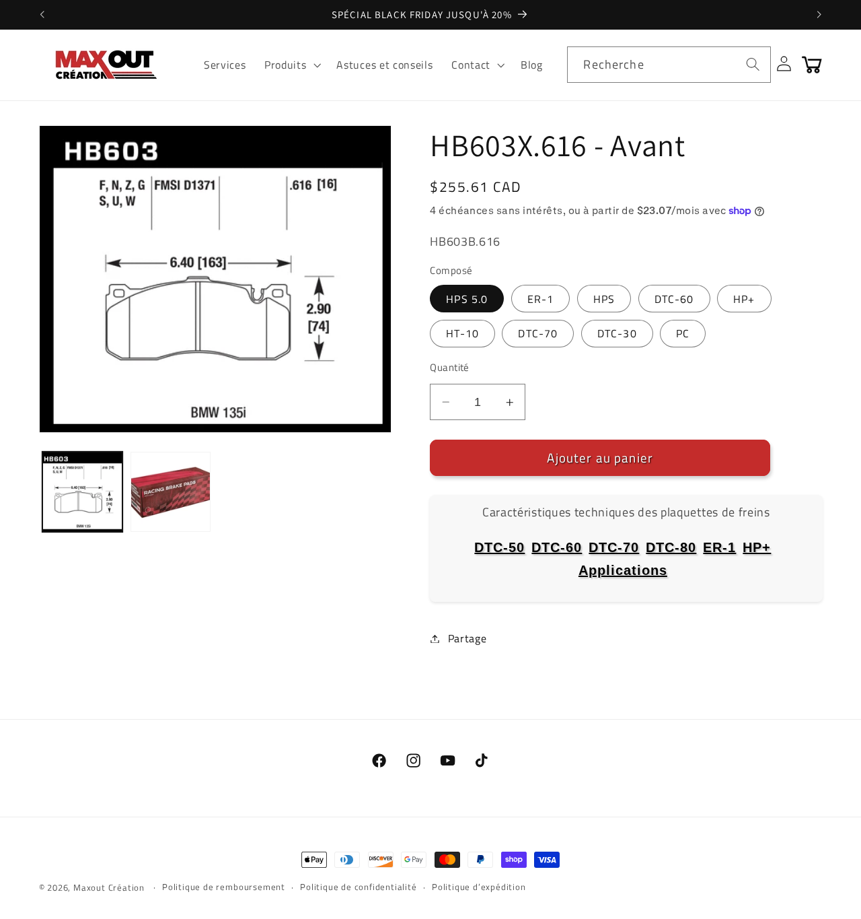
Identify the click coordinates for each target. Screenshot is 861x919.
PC (682, 333)
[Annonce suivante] (819, 15)
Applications (622, 570)
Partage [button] (467, 638)
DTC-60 (674, 299)
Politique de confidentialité (358, 887)
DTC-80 (671, 547)
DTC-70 (538, 333)
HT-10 (462, 333)
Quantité (450, 367)
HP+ (744, 299)
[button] (291, 64)
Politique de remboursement (223, 887)
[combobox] (669, 64)
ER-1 (540, 299)
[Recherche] (753, 64)
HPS (604, 299)
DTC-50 (499, 547)
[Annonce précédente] (42, 15)
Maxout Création (109, 887)
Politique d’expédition (479, 887)
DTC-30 (617, 333)
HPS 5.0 (467, 299)
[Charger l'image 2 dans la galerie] (170, 492)
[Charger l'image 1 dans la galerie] (82, 492)
